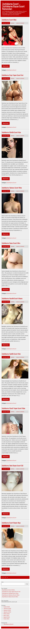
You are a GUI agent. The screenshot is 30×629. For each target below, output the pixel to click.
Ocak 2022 (6, 618)
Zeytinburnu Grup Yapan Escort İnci (12, 75)
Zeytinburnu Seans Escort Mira (11, 243)
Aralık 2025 (7, 607)
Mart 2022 (6, 615)
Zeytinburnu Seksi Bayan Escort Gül (12, 465)
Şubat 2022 (7, 617)
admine (12, 23)
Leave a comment (20, 23)
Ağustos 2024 (7, 612)
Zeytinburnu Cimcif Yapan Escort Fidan (13, 408)
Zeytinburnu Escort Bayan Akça (11, 522)
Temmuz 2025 (7, 608)
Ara (2, 582)
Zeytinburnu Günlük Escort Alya (11, 132)
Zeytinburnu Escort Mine (9, 19)
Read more (6, 66)
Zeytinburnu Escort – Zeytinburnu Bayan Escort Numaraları (13, 6)
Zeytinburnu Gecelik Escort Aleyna (12, 298)
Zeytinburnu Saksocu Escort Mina (12, 187)
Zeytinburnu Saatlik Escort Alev (11, 353)
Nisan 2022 (7, 613)
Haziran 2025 (7, 610)
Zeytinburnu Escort (11, 70)
